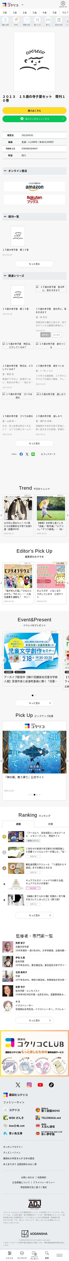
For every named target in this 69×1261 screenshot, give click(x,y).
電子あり (45, 334)
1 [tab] (29, 795)
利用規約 (42, 1177)
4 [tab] (37, 795)
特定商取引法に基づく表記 (34, 1187)
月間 (50, 824)
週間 (18, 824)
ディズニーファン (11, 1152)
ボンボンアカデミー (13, 1146)
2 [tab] (32, 795)
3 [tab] (34, 795)
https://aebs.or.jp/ (11, 1222)
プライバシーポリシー (44, 1182)
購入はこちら (34, 110)
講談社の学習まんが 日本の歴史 (18, 1158)
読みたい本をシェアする (37, 118)
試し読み (56, 334)
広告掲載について (21, 1182)
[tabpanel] (31, 659)
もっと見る (34, 915)
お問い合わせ (27, 1177)
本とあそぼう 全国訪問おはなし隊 (20, 1164)
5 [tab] (39, 795)
